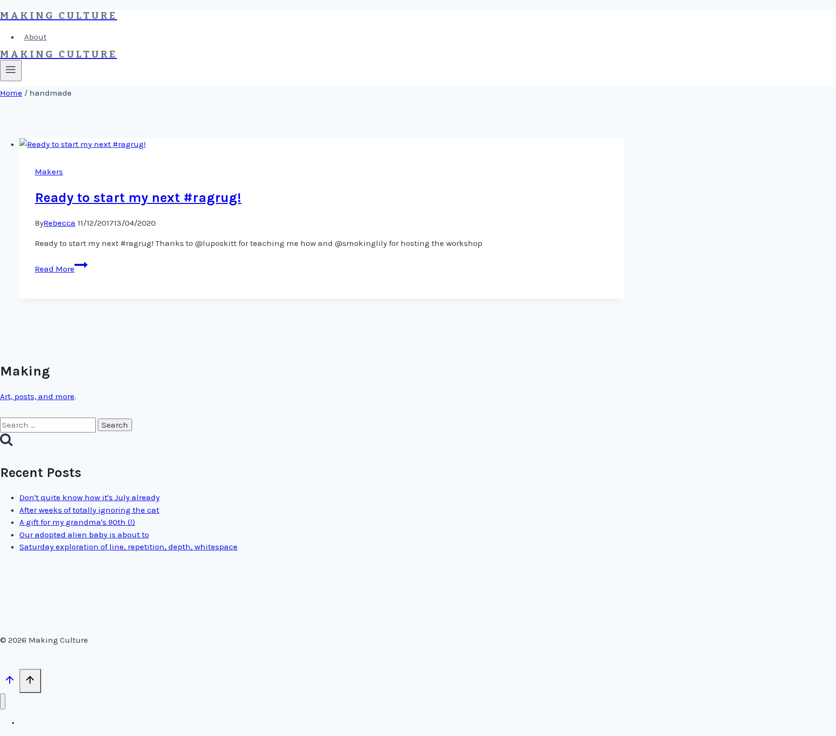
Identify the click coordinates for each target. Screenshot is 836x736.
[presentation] (321, 144)
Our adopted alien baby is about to (84, 534)
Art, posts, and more (37, 396)
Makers (49, 171)
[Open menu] (11, 70)
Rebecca (59, 223)
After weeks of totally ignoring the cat (89, 510)
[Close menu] (2, 701)
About (35, 37)
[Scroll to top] (9, 682)
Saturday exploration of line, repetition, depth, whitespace (128, 546)
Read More (61, 269)
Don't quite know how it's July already (89, 497)
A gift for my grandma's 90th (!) (77, 522)
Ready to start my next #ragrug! (138, 197)
